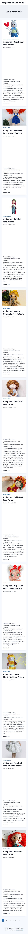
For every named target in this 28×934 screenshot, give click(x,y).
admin (5, 47)
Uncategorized (15, 39)
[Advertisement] (14, 63)
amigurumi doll (7, 39)
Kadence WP (19, 930)
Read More (6, 103)
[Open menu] (25, 3)
